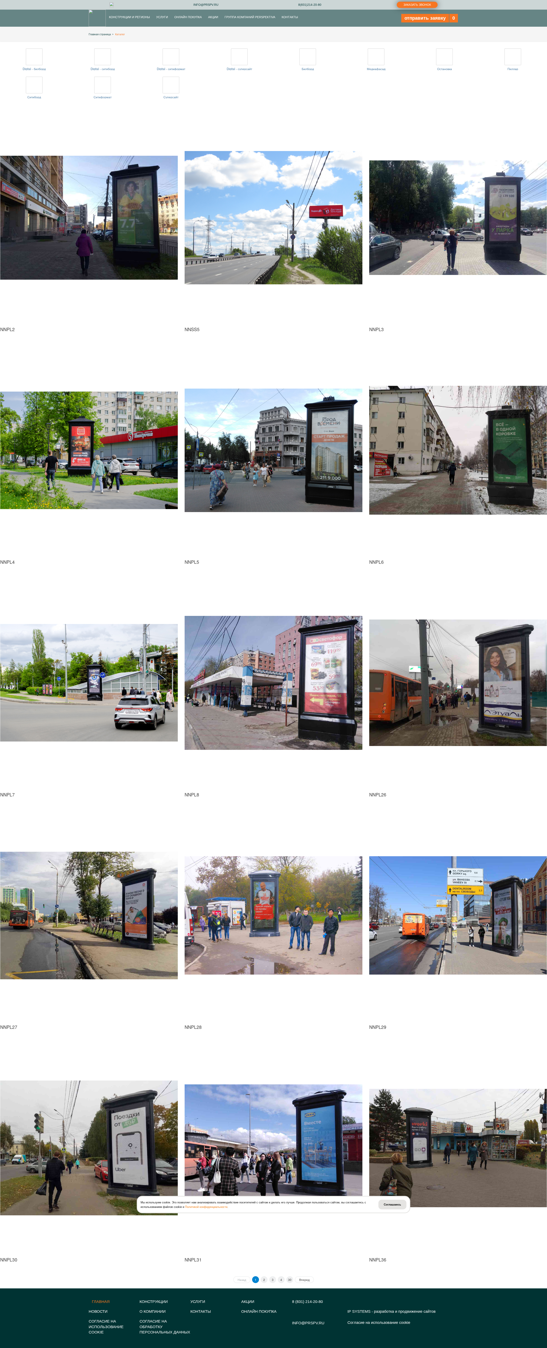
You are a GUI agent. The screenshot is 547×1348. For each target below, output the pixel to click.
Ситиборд (34, 96)
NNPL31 (193, 1259)
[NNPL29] (458, 915)
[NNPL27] (89, 915)
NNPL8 (192, 794)
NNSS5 (192, 329)
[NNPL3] (458, 218)
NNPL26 (377, 794)
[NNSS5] (273, 218)
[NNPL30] (89, 1148)
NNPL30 (8, 1259)
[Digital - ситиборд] (102, 56)
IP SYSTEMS (359, 1311)
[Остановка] (444, 56)
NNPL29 (377, 1027)
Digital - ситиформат (171, 68)
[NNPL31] (273, 1148)
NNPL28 (193, 1027)
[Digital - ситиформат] (171, 56)
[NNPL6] (458, 450)
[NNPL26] (458, 683)
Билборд (308, 68)
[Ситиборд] (34, 85)
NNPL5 (192, 562)
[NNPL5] (273, 450)
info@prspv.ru (308, 1323)
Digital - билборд (34, 68)
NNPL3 (376, 329)
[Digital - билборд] (34, 56)
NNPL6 (376, 562)
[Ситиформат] (102, 85)
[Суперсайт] (171, 85)
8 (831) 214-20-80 (307, 1302)
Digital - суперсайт (239, 68)
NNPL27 (8, 1027)
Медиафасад (376, 68)
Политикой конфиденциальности (206, 1207)
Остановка (444, 68)
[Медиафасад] (376, 56)
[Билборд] (307, 56)
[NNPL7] (89, 683)
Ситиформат (103, 96)
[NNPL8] (273, 683)
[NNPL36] (458, 1148)
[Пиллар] (512, 56)
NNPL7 (7, 794)
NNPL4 (7, 562)
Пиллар (512, 68)
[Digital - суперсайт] (239, 56)
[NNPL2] (89, 218)
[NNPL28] (273, 915)
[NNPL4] (89, 450)
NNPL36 (377, 1259)
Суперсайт (170, 96)
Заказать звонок (417, 4)
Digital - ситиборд (103, 68)
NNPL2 (7, 329)
